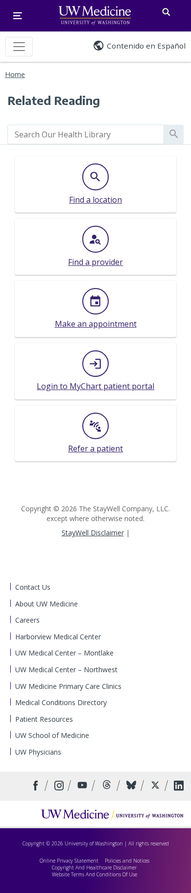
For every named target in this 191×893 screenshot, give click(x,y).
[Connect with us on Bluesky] (132, 786)
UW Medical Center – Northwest (66, 669)
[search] (86, 134)
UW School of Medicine (52, 735)
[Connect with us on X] (156, 786)
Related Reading (53, 100)
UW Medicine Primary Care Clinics (68, 686)
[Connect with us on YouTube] (83, 786)
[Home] (112, 814)
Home (15, 74)
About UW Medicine (46, 603)
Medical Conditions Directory (61, 702)
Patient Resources (44, 719)
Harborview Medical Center (58, 636)
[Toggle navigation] (19, 46)
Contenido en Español (146, 46)
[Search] (166, 10)
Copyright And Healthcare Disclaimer (94, 867)
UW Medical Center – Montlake (64, 652)
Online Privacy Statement (69, 860)
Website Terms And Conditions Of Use (94, 874)
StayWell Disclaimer (93, 532)
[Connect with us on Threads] (108, 786)
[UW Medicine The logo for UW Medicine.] (94, 15)
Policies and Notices (127, 860)
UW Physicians (38, 752)
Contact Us (32, 587)
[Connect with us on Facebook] (37, 786)
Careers (27, 620)
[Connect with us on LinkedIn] (179, 786)
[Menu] (17, 16)
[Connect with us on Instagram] (60, 786)
